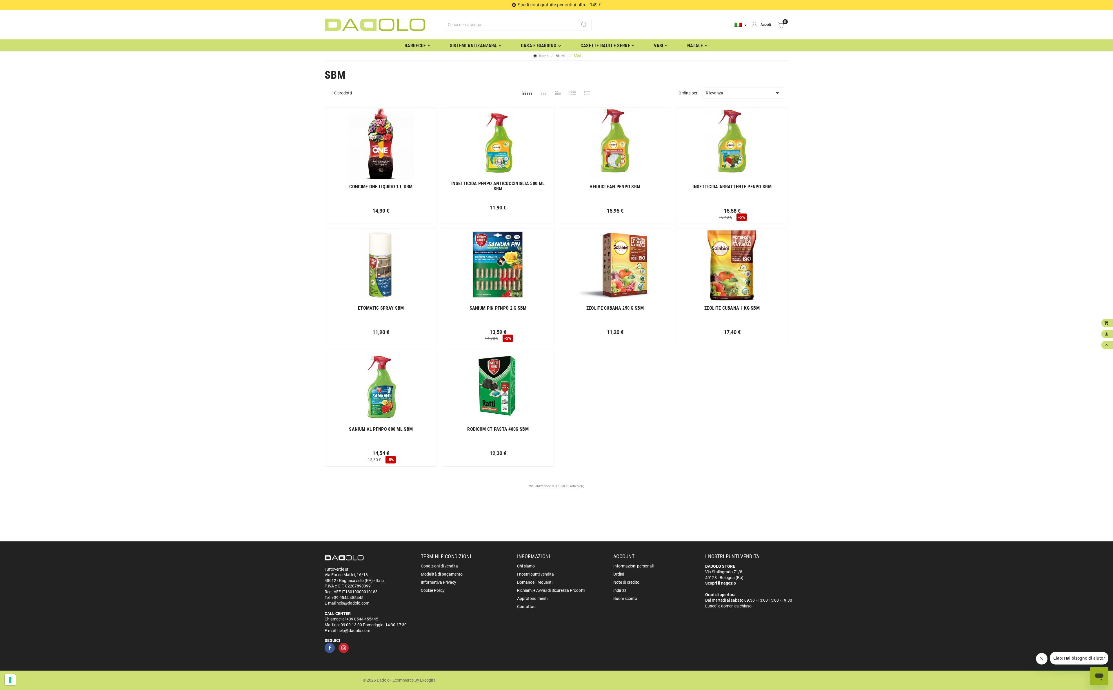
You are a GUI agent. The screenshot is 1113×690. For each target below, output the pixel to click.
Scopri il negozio (720, 583)
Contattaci (526, 606)
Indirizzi (620, 590)
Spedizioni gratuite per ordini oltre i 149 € (559, 5)
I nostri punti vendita (535, 574)
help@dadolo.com (353, 603)
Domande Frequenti (534, 582)
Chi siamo (526, 566)
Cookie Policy (433, 590)
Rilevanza (743, 93)
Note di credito (626, 582)
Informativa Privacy (438, 582)
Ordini (618, 574)
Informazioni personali (633, 566)
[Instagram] (344, 648)
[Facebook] (330, 648)
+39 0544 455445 (347, 597)
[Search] (584, 24)
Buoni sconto (625, 598)
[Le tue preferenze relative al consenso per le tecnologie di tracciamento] (10, 679)
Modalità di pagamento (442, 574)
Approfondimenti (532, 598)
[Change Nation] (740, 25)
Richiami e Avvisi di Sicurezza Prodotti (551, 590)
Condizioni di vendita (439, 566)
